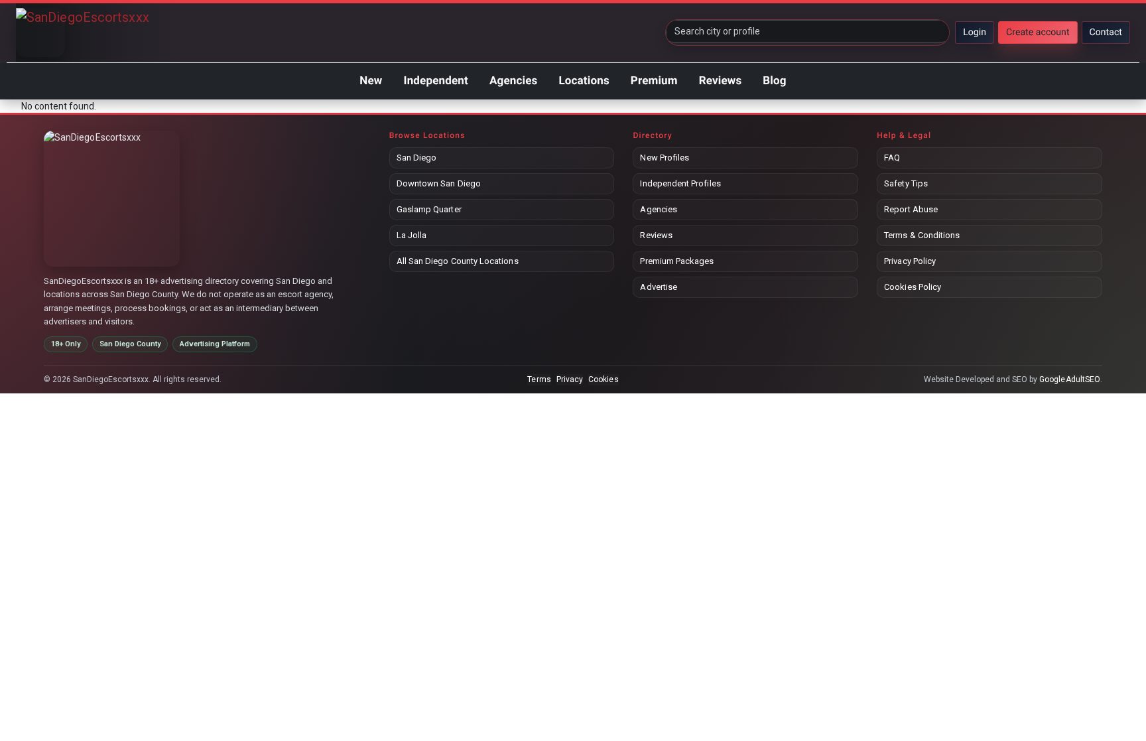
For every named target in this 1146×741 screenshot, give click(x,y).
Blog (774, 81)
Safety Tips (906, 183)
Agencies (513, 81)
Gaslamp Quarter (429, 209)
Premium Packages (677, 261)
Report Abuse (911, 209)
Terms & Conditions (922, 235)
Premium (654, 81)
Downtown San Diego (439, 183)
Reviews (720, 81)
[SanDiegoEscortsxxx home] (40, 32)
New (370, 81)
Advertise (658, 287)
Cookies (603, 379)
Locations (583, 81)
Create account (1038, 32)
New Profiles (664, 158)
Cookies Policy (912, 287)
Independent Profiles (680, 183)
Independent (435, 81)
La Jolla (412, 235)
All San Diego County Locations (458, 261)
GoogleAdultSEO (1069, 379)
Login (974, 32)
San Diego (417, 158)
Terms (538, 379)
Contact (1106, 32)
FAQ (892, 158)
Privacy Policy (910, 261)
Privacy (569, 379)
